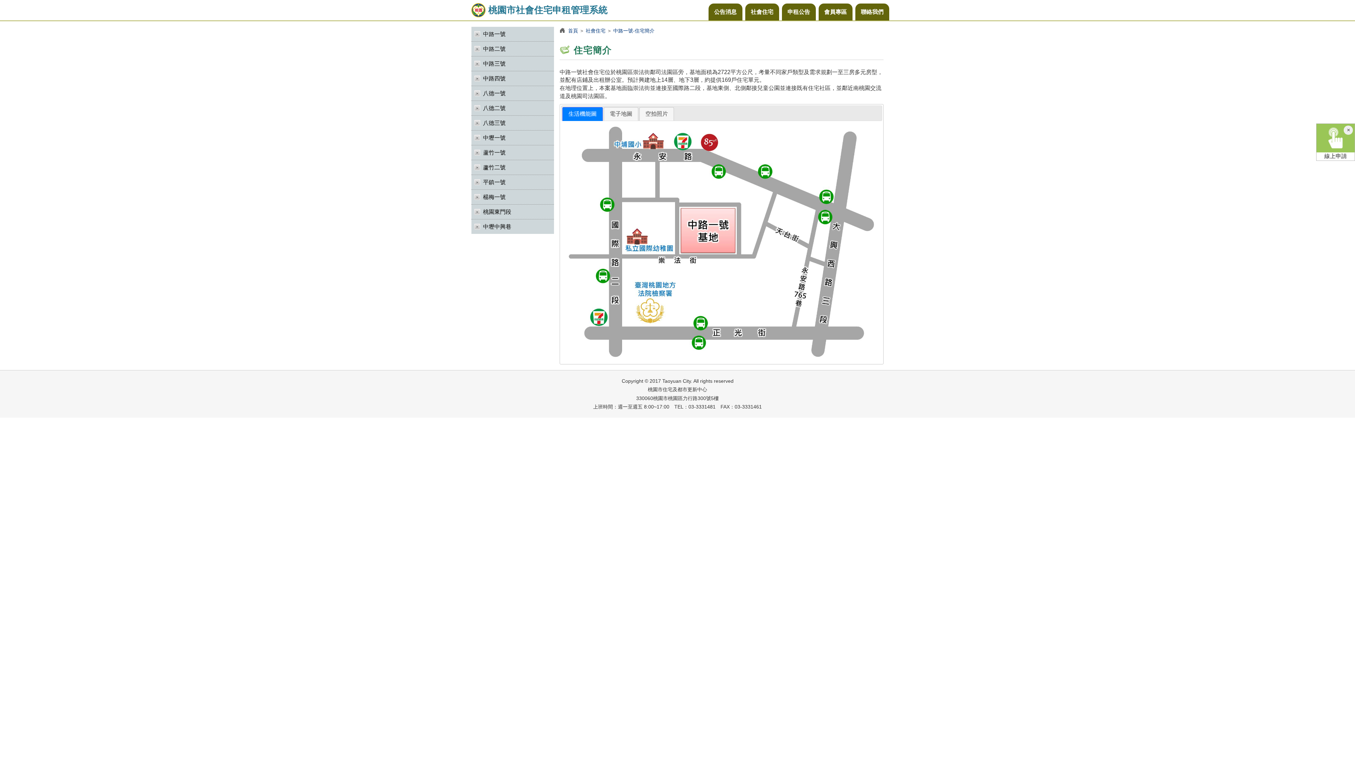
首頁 (573, 31)
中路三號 (494, 64)
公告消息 (725, 12)
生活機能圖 (582, 114)
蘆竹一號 (494, 153)
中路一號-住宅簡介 (634, 31)
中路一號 (494, 34)
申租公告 (799, 12)
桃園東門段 (497, 212)
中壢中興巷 (497, 227)
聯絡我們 (872, 12)
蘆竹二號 (494, 167)
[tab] (582, 114)
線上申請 (1335, 156)
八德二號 (494, 108)
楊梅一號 (494, 197)
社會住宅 (762, 12)
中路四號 (494, 78)
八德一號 (494, 93)
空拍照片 (656, 114)
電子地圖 (621, 114)
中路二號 (494, 49)
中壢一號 (494, 138)
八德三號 (494, 123)
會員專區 (835, 12)
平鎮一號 (494, 182)
